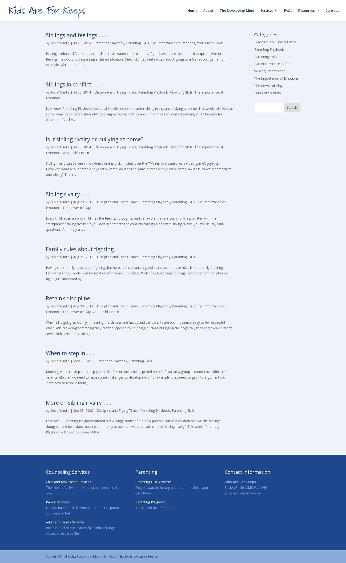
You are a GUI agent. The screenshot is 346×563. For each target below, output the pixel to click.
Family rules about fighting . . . (84, 249)
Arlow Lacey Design (143, 557)
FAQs (288, 11)
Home (192, 11)
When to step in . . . (70, 353)
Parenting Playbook (109, 43)
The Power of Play (76, 207)
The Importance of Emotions (173, 43)
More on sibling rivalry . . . (78, 402)
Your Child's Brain (210, 43)
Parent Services (57, 502)
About (208, 11)
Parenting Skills (137, 43)
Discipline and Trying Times (115, 92)
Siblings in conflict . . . (73, 84)
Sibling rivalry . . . (67, 194)
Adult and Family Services (65, 522)
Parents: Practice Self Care (274, 63)
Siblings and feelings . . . (76, 35)
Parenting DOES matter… (154, 482)
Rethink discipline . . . (72, 298)
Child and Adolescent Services (68, 482)
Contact (332, 11)
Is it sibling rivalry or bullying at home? (94, 139)
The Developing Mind (237, 11)
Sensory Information (270, 71)
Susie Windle (59, 43)
